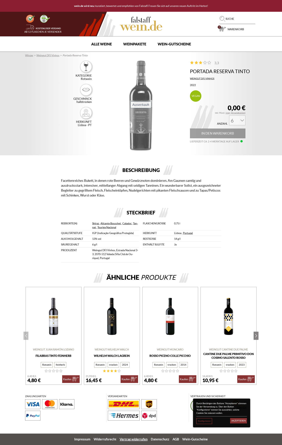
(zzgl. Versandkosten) (235, 113)
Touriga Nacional (106, 227)
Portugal (188, 233)
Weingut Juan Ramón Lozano (53, 349)
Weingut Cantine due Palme (228, 349)
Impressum (82, 439)
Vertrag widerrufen (134, 439)
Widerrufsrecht (105, 439)
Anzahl (222, 123)
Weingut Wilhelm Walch (112, 349)
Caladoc (127, 223)
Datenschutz (160, 439)
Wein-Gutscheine (174, 44)
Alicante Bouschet (111, 223)
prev (26, 336)
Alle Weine (101, 44)
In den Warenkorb (217, 133)
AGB (175, 439)
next (256, 336)
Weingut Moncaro (170, 349)
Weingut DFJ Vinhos (47, 55)
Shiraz (96, 223)
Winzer (29, 55)
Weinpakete (134, 44)
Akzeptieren (238, 421)
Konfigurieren (204, 421)
